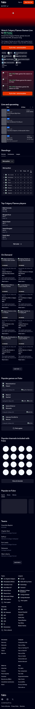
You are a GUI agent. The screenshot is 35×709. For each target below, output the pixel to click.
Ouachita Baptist (7, 525)
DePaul (3, 537)
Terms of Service (5, 706)
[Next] (33, 107)
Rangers (10, 187)
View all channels (17, 481)
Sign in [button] (20, 2)
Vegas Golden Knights (23, 59)
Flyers (9, 180)
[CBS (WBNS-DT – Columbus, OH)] (4, 138)
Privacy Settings (22, 684)
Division (3, 154)
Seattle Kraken (8, 56)
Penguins (10, 185)
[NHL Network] (4, 112)
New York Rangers (9, 59)
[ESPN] (4, 121)
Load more (16, 369)
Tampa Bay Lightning (20, 56)
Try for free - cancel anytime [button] (17, 47)
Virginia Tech (5, 531)
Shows (8, 495)
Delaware (4, 548)
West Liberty (5, 554)
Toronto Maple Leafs (21, 53)
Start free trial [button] (28, 2)
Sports (3, 495)
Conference (11, 154)
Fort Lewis (4, 542)
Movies (14, 495)
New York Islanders (9, 62)
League (18, 154)
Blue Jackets (11, 174)
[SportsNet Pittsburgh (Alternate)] (4, 130)
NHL (11, 53)
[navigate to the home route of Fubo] (3, 2)
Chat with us (21, 687)
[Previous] (30, 107)
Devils (9, 182)
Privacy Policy (14, 706)
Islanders (10, 190)
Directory (22, 706)
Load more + (17, 562)
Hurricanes (10, 177)
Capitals (10, 193)
